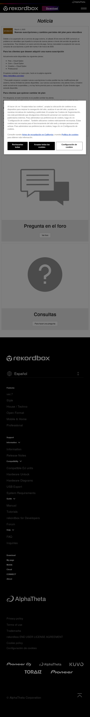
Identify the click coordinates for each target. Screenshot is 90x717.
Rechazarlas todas (17, 146)
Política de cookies (70, 135)
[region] (45, 127)
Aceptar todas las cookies (42, 146)
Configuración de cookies (69, 146)
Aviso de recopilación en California (37, 135)
